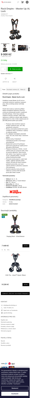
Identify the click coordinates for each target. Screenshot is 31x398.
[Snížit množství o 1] (7, 70)
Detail (26, 246)
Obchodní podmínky (6, 322)
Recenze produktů (6, 345)
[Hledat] (18, 2)
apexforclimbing (7, 313)
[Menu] (27, 2)
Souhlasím (14, 393)
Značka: (7, 15)
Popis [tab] (3, 89)
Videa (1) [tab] (22, 89)
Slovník (3, 341)
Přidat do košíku (16, 69)
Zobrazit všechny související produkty (15, 293)
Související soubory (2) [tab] (13, 89)
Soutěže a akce (5, 343)
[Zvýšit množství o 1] (7, 68)
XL (5, 249)
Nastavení (15, 388)
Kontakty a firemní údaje (7, 326)
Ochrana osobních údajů (7, 324)
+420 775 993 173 (8, 307)
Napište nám (4, 320)
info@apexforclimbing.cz (10, 305)
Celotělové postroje (15, 199)
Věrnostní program (6, 331)
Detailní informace (6, 73)
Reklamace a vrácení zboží (8, 328)
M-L (8, 249)
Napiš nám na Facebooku (10, 310)
